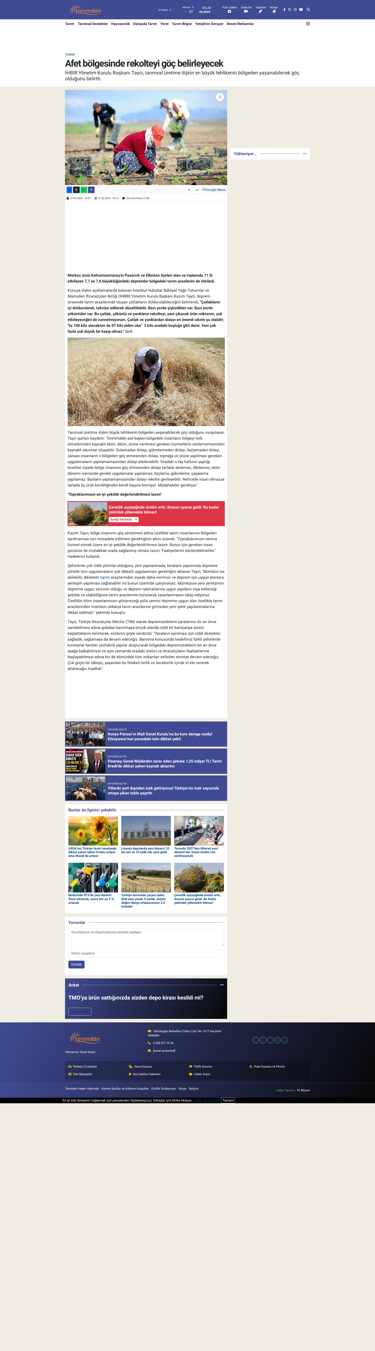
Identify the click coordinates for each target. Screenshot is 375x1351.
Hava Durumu (143, 1066)
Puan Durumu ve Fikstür (269, 1066)
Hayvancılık (120, 24)
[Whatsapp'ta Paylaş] (83, 190)
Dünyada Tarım (145, 24)
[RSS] (284, 1040)
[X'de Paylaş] (76, 190)
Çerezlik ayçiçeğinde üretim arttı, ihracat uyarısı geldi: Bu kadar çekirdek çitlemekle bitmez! (197, 898)
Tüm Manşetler (82, 1074)
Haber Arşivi (202, 1074)
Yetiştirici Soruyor (209, 24)
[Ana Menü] (308, 23)
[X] (263, 1040)
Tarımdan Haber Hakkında (82, 1088)
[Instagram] (270, 1040)
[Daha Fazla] (91, 190)
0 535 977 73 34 (163, 1043)
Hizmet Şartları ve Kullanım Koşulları (125, 1088)
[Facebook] (256, 1040)
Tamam (228, 1100)
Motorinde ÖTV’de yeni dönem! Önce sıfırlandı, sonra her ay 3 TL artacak (91, 898)
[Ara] (308, 9)
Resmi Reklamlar (240, 24)
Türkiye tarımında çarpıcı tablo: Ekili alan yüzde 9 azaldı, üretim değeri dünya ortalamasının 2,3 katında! (143, 900)
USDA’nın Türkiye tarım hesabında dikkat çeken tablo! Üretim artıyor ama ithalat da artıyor (92, 852)
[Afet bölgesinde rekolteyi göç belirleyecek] (146, 137)
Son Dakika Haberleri (147, 1074)
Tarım (69, 24)
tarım (105, 577)
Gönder (76, 964)
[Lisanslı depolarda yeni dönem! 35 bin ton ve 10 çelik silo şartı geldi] (146, 830)
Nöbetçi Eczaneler (85, 1066)
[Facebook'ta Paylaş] (69, 190)
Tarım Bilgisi (182, 24)
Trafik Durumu (203, 1066)
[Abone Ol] (214, 189)
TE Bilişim (303, 1090)
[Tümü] (222, 985)
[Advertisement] (270, 117)
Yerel (164, 24)
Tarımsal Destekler (93, 24)
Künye (182, 1088)
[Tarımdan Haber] (85, 10)
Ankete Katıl (80, 1012)
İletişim (194, 1088)
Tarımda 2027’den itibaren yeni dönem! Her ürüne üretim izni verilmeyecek (196, 852)
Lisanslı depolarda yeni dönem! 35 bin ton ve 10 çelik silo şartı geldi (145, 850)
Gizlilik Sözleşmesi (163, 1088)
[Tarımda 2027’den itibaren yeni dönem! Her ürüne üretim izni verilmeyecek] (199, 830)
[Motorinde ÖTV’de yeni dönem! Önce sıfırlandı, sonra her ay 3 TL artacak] (93, 877)
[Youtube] (277, 1040)
